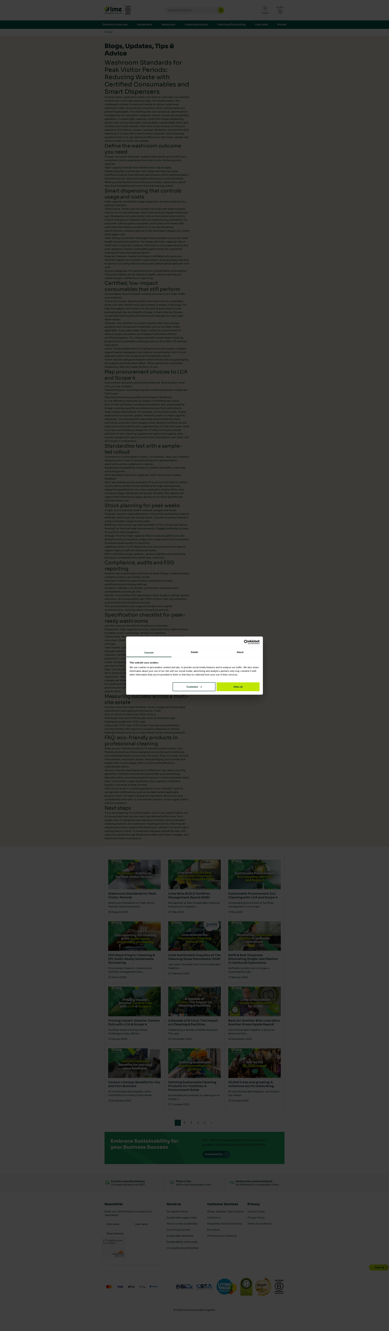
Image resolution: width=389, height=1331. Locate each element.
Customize (192, 686)
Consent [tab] (148, 652)
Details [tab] (194, 652)
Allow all (238, 686)
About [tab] (240, 652)
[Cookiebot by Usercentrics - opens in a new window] (246, 642)
